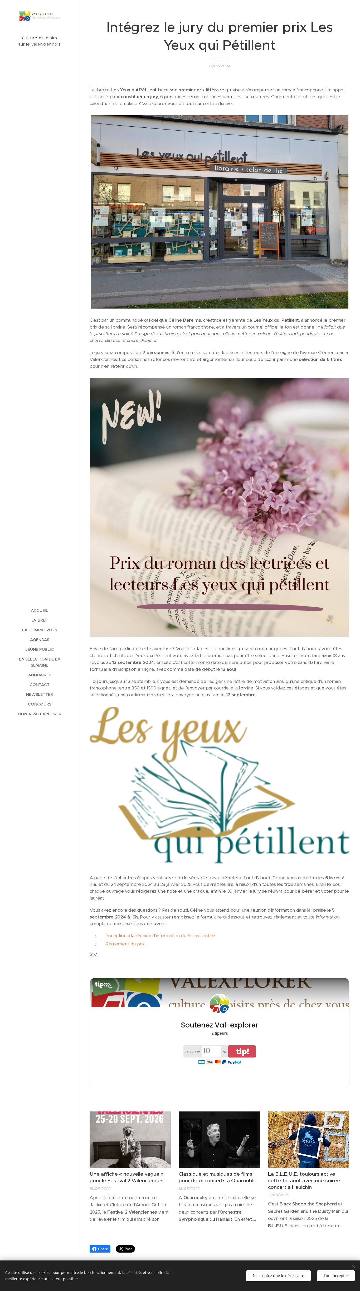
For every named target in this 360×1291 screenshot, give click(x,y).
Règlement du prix (124, 944)
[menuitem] (39, 610)
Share (103, 1249)
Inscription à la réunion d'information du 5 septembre (160, 936)
